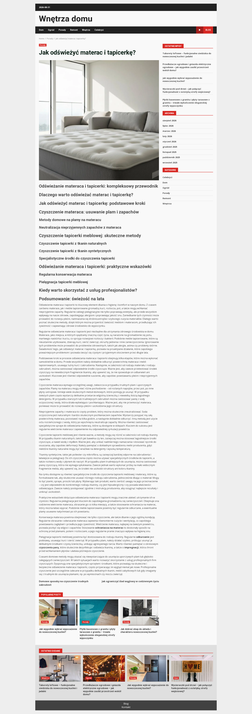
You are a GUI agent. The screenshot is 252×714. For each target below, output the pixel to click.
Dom (41, 30)
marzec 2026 (169, 130)
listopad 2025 (169, 152)
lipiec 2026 (168, 125)
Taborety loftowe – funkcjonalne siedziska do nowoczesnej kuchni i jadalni (60, 668)
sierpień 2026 (169, 120)
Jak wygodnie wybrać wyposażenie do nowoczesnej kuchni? (58, 612)
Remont (74, 30)
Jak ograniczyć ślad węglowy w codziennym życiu (130, 581)
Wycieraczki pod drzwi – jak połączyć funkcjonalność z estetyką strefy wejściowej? (192, 668)
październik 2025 (171, 157)
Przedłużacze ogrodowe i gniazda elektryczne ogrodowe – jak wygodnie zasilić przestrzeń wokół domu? (187, 67)
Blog (208, 30)
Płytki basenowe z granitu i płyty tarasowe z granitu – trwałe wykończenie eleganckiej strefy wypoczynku (99, 612)
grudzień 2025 (170, 146)
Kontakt (126, 707)
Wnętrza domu (65, 19)
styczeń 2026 (169, 141)
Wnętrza (86, 30)
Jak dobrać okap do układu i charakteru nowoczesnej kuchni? (139, 612)
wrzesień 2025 (170, 162)
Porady (62, 30)
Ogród (51, 30)
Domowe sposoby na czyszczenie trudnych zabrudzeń (63, 583)
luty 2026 (167, 136)
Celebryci (99, 30)
